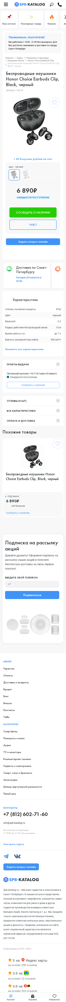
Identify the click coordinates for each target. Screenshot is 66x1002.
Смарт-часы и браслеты (17, 773)
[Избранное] (54, 103)
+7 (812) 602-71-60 (25, 814)
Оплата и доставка (21, 421)
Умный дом (9, 793)
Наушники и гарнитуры (37, 57)
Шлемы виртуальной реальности (22, 786)
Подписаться (32, 595)
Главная (9, 57)
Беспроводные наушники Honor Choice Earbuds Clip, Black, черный (32, 476)
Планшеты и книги (14, 738)
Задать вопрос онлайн (33, 241)
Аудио (20, 57)
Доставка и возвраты (16, 682)
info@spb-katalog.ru (14, 823)
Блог (5, 696)
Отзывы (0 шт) (16, 401)
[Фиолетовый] (26, 174)
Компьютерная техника (17, 759)
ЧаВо (6, 717)
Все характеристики (21, 411)
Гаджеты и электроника (17, 766)
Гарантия (8, 668)
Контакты (9, 710)
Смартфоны (10, 731)
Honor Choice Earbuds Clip (41, 60)
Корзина (33, 999)
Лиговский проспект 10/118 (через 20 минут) (32, 373)
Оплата (8, 675)
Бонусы (7, 703)
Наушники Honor (16, 60)
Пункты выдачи (18, 364)
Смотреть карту (13, 844)
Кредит (7, 689)
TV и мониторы (12, 752)
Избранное (54, 999)
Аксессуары (10, 780)
